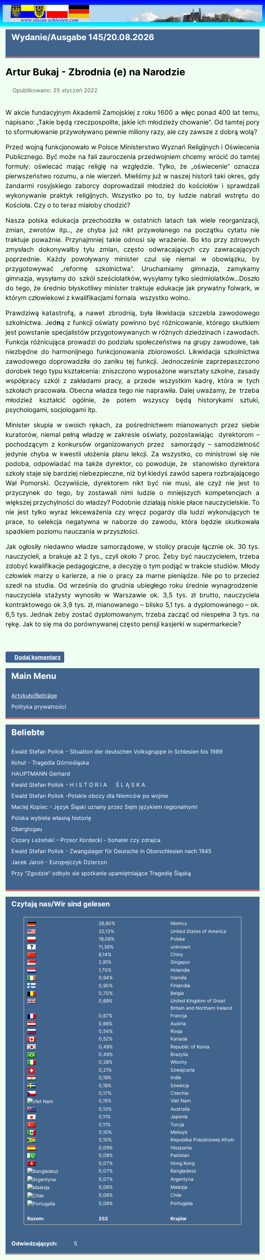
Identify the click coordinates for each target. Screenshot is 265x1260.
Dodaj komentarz (37, 657)
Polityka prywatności (38, 706)
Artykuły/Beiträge (34, 695)
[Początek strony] (256, 1251)
